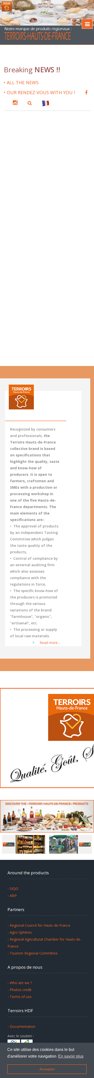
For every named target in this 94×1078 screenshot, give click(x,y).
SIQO (14, 888)
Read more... (48, 642)
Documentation (22, 1026)
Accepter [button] (47, 1069)
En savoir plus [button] (70, 1056)
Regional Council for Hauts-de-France (40, 925)
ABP (13, 895)
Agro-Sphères (21, 932)
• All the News (21, 82)
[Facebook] (86, 92)
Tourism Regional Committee (34, 953)
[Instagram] (15, 102)
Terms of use (21, 996)
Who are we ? (21, 982)
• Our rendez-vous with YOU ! (39, 92)
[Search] (30, 103)
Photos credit (21, 989)
